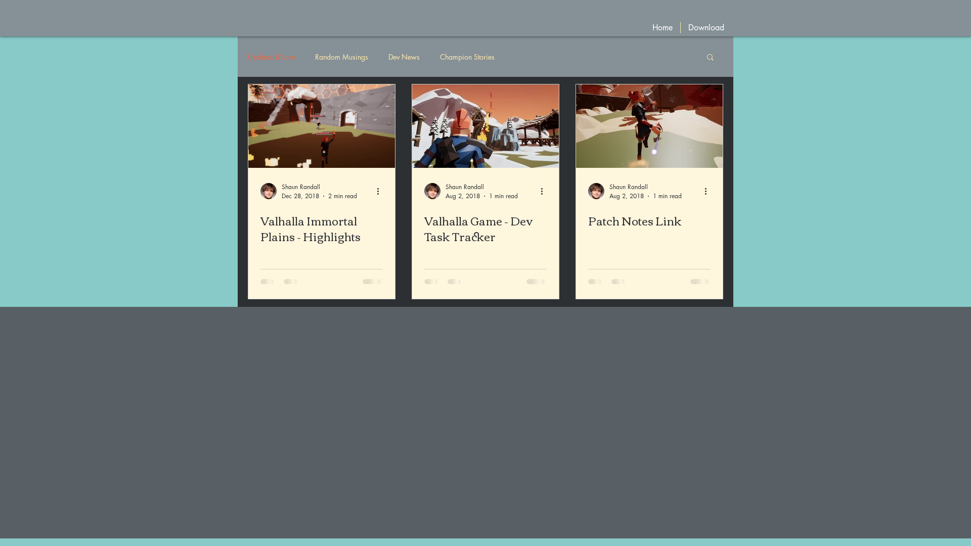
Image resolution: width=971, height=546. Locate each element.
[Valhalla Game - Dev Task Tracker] (485, 126)
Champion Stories (467, 57)
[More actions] (381, 191)
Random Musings (341, 57)
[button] (710, 58)
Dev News (404, 57)
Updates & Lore (271, 57)
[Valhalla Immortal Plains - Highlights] (321, 126)
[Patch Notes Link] (649, 126)
